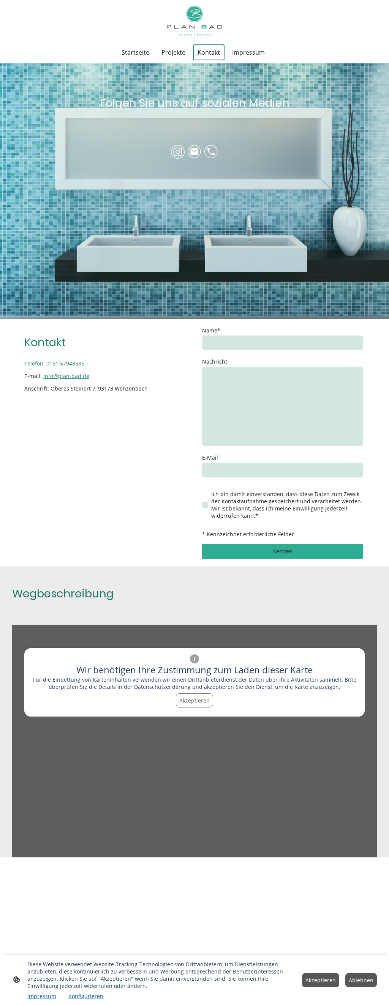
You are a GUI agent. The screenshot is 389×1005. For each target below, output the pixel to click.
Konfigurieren (85, 996)
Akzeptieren (194, 700)
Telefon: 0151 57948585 (54, 363)
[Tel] (211, 152)
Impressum (41, 996)
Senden (283, 551)
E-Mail (210, 457)
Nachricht (214, 361)
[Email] (194, 152)
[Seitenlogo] (195, 20)
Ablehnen (361, 980)
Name (211, 330)
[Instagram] (178, 152)
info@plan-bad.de (66, 376)
